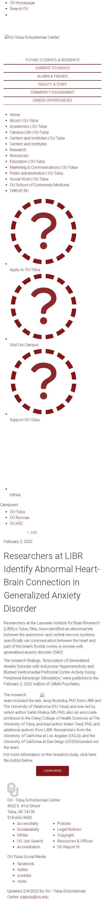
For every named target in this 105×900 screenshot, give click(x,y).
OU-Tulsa (17, 511)
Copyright (65, 835)
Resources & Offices (75, 841)
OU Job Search (30, 841)
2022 (34, 532)
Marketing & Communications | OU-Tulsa (43, 167)
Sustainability (28, 829)
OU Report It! (68, 847)
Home (15, 114)
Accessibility (27, 823)
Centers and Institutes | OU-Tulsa (37, 138)
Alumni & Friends (52, 76)
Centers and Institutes (28, 144)
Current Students (53, 68)
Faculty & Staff (52, 84)
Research (18, 149)
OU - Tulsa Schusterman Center (33, 800)
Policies (64, 823)
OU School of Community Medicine (39, 185)
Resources (19, 155)
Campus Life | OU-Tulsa (29, 132)
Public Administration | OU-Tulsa (36, 173)
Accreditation (28, 847)
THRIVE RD (19, 190)
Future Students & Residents (52, 60)
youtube (24, 875)
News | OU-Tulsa (14, 532)
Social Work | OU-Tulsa (29, 179)
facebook (25, 863)
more (21, 881)
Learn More (52, 771)
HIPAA (22, 835)
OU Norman (20, 517)
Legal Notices (69, 829)
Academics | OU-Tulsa (28, 126)
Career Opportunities (52, 100)
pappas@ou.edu (34, 897)
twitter (22, 869)
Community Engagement (53, 92)
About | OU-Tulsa (24, 120)
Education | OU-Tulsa (27, 161)
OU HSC (16, 523)
